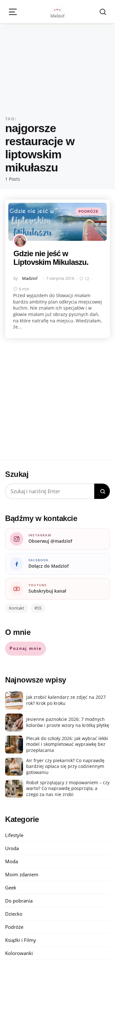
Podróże (88, 211)
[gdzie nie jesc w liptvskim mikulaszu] (57, 222)
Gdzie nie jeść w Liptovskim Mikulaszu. (50, 257)
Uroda (12, 848)
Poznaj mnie (26, 648)
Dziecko (13, 914)
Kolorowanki (19, 953)
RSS (38, 608)
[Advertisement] (57, 66)
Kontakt (16, 608)
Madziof (29, 278)
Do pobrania (19, 900)
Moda (11, 861)
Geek (10, 887)
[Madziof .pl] (57, 11)
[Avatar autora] (20, 241)
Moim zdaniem (21, 874)
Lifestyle (14, 835)
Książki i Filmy (20, 940)
